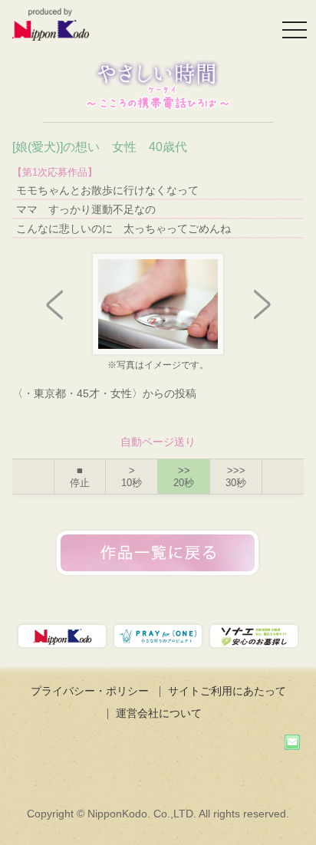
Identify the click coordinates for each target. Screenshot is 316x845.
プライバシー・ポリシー (90, 691)
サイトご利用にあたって (227, 691)
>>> (235, 476)
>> (183, 476)
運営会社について (159, 713)
